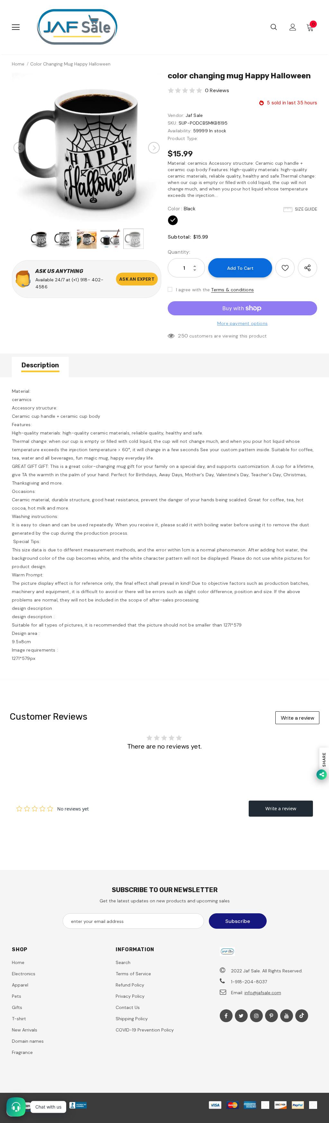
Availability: (180, 131)
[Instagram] (256, 1015)
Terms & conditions (232, 290)
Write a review (297, 718)
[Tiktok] (301, 1015)
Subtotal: (179, 236)
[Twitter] (241, 1015)
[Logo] (77, 27)
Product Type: (183, 138)
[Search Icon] (274, 27)
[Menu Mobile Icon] (16, 27)
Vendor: (176, 115)
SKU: (172, 123)
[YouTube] (286, 1015)
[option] (86, 147)
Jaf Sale (194, 115)
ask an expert (137, 279)
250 (183, 335)
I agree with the (193, 290)
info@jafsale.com (263, 993)
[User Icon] (292, 27)
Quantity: (179, 252)
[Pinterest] (271, 1015)
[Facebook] (226, 1015)
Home (18, 64)
